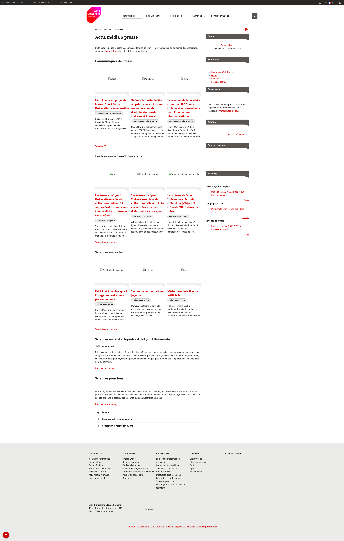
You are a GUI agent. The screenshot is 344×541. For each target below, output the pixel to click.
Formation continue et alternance (138, 471)
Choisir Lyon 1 (129, 459)
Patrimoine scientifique (99, 468)
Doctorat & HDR (163, 471)
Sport (192, 468)
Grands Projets (96, 465)
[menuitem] (320, 2)
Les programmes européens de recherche (170, 486)
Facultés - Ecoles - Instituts (12, 3)
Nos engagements (97, 478)
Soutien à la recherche (166, 468)
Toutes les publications (106, 242)
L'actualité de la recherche (168, 475)
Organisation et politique (167, 465)
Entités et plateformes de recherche (168, 460)
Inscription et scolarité (132, 475)
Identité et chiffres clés (99, 459)
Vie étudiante (196, 471)
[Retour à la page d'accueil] (94, 15)
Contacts (131, 526)
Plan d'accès (189, 526)
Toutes (245, 217)
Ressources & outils (41, 3)
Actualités (216, 78)
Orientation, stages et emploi (135, 468)
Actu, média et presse (99, 475)
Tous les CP (100, 146)
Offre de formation (131, 462)
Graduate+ (127, 478)
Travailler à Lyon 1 (97, 471)
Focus (214, 75)
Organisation (95, 462)
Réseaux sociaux (219, 82)
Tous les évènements (236, 134)
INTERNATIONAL (220, 16)
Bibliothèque (196, 459)
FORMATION (153, 16)
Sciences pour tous (165, 481)
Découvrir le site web (105, 404)
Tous (246, 200)
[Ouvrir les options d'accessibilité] (6, 535)
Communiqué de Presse (222, 72)
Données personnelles (206, 526)
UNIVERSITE (130, 16)
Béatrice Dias (111, 51)
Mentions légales (174, 526)
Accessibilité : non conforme (150, 526)
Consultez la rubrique (229, 111)
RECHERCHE (176, 16)
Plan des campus (198, 462)
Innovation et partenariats (168, 478)
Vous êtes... (64, 3)
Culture (193, 465)
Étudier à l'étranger (131, 465)
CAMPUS (197, 16)
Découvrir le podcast (104, 368)
